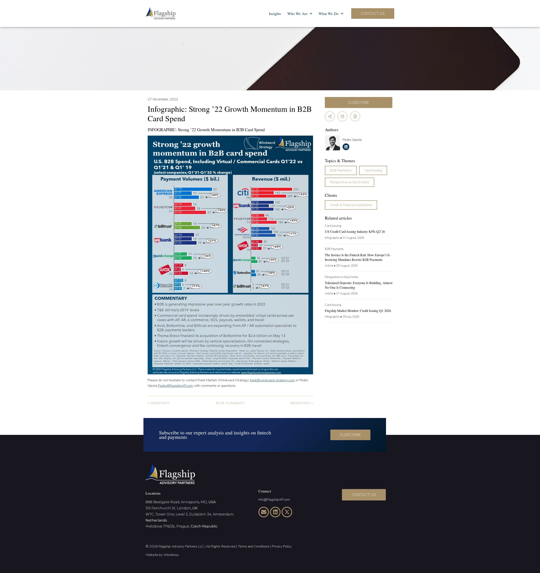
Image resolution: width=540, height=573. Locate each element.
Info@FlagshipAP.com (274, 499)
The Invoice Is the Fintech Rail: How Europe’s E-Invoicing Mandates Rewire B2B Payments (358, 257)
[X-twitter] (287, 512)
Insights (275, 13)
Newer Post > (301, 403)
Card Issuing (373, 170)
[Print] (342, 116)
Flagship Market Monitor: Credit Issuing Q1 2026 (358, 310)
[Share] (330, 116)
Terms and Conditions (253, 546)
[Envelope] (263, 512)
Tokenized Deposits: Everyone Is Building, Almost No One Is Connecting (358, 285)
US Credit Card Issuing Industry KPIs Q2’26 (355, 231)
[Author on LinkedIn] (346, 146)
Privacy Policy (282, 546)
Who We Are (297, 13)
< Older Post (158, 403)
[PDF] (355, 116)
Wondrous (171, 555)
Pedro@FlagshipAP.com (175, 385)
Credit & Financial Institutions (351, 205)
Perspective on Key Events (349, 182)
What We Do (329, 13)
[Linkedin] (275, 512)
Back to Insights (230, 403)
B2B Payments (341, 170)
